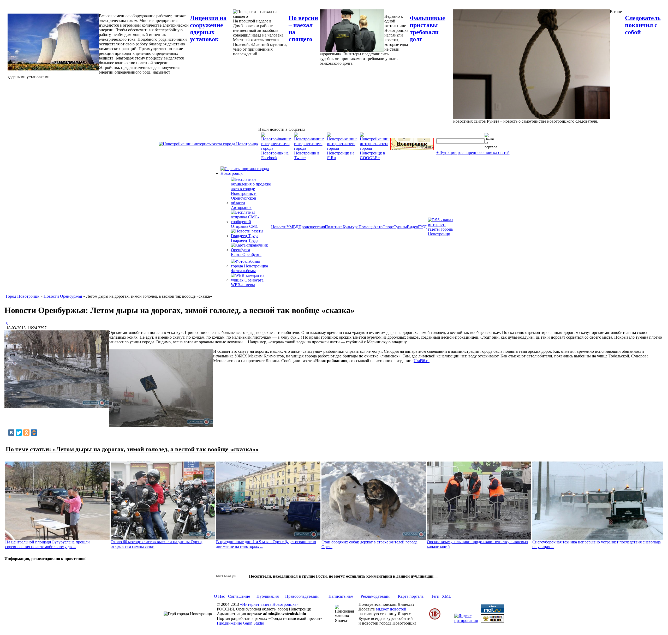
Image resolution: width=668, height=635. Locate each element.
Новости (279, 227)
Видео (412, 227)
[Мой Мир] (34, 432)
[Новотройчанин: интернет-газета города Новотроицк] (208, 144)
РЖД (422, 227)
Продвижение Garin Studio (240, 623)
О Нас (219, 596)
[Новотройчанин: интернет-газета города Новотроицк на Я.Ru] (342, 157)
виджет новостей (391, 609)
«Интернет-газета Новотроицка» (269, 604)
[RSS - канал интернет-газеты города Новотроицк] (442, 234)
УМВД (293, 227)
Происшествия (312, 227)
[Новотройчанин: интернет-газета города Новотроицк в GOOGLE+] (375, 157)
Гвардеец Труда (244, 240)
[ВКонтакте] (11, 432)
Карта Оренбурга (246, 254)
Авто (378, 227)
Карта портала (411, 596)
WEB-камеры (243, 285)
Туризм (400, 227)
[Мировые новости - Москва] (492, 621)
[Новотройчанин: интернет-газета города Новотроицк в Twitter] (309, 157)
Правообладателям (302, 596)
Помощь (366, 227)
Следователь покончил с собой (643, 25)
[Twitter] (19, 432)
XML (446, 596)
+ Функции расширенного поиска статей (473, 152)
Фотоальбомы (243, 270)
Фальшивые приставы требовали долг (427, 29)
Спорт (388, 227)
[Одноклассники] (26, 432)
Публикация (268, 596)
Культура (351, 227)
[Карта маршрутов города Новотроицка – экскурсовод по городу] (412, 148)
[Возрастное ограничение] (434, 618)
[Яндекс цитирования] (466, 620)
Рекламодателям (375, 596)
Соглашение (239, 596)
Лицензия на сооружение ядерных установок (208, 29)
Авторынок (241, 207)
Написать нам (341, 596)
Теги (435, 596)
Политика (334, 227)
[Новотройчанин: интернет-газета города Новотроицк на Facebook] (276, 157)
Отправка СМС (245, 226)
